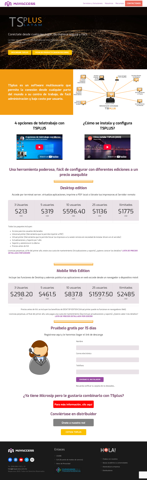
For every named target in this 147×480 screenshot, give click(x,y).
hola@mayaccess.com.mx (17, 469)
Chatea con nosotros (110, 459)
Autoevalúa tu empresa (111, 467)
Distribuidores (108, 470)
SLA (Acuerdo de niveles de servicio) (69, 460)
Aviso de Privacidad (63, 464)
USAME (59, 456)
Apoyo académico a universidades (115, 463)
